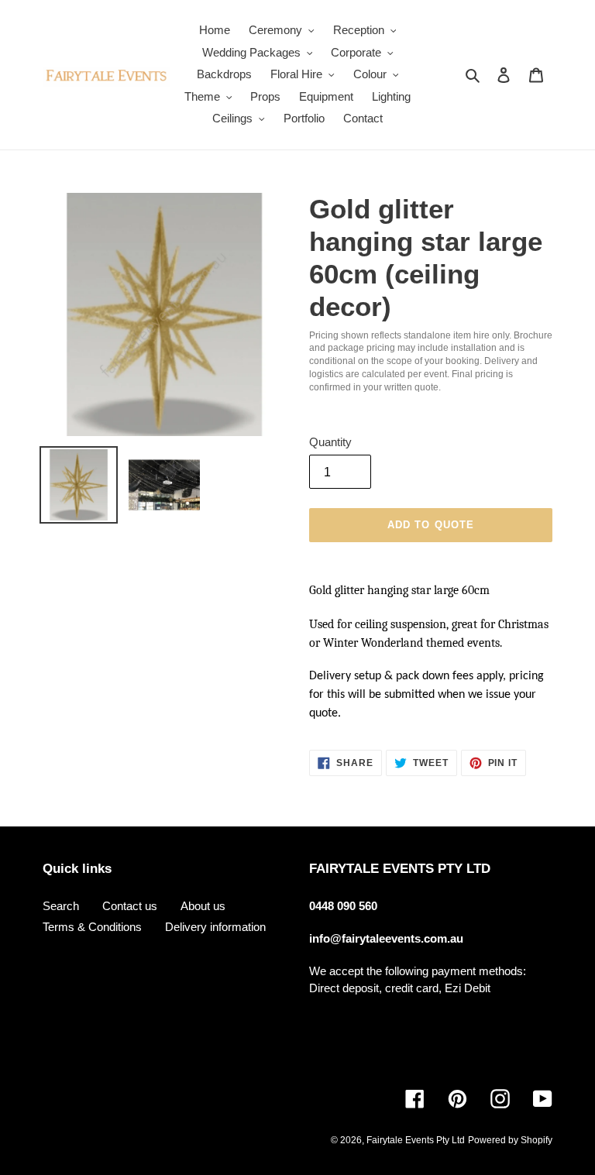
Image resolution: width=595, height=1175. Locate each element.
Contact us (129, 905)
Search (61, 905)
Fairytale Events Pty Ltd (415, 1140)
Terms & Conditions (92, 926)
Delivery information (215, 926)
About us (203, 905)
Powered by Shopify (510, 1140)
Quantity (330, 441)
